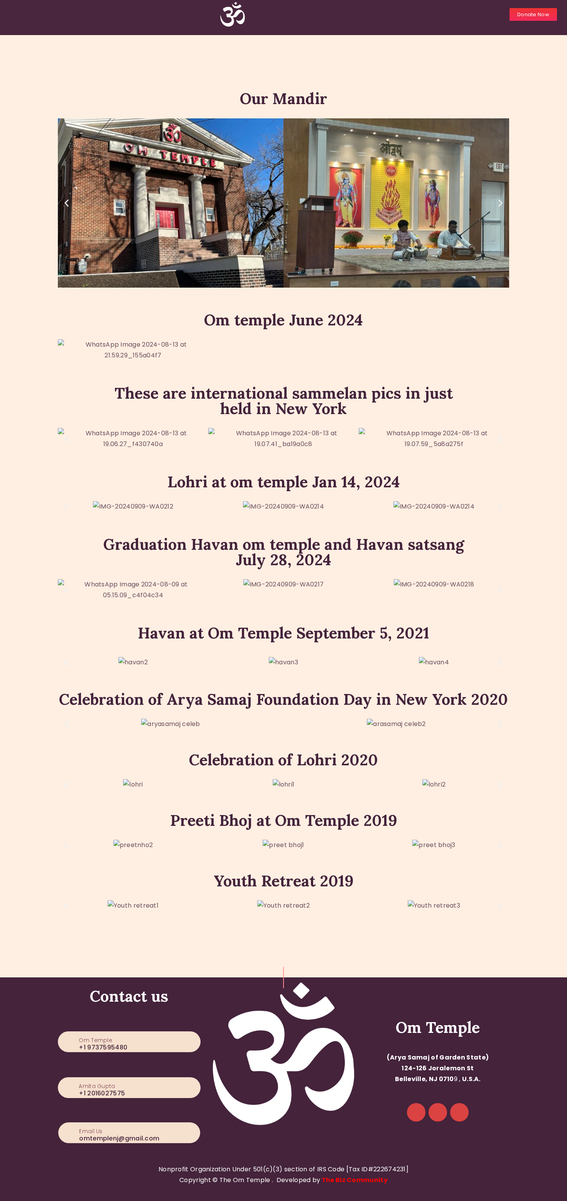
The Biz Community (355, 1180)
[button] (66, 203)
